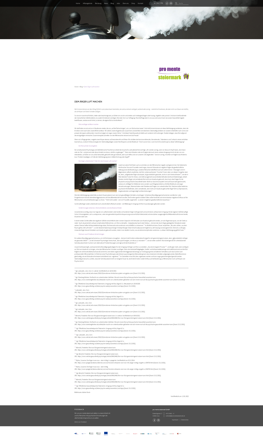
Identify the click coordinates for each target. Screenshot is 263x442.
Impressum (175, 420)
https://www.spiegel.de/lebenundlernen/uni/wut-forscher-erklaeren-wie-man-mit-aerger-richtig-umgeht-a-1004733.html (115, 363)
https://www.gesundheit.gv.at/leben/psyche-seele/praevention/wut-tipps (101, 286)
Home (76, 87)
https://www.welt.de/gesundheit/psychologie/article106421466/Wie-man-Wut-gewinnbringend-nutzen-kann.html (113, 318)
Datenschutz (185, 420)
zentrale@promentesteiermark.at (175, 416)
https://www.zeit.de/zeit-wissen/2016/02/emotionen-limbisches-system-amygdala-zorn (105, 273)
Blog (81, 87)
